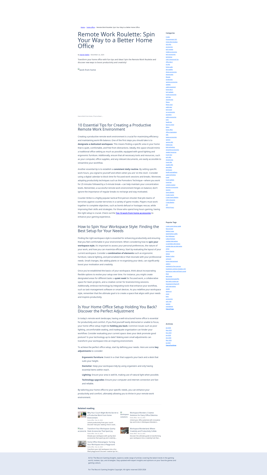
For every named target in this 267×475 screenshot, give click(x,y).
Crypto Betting (170, 202)
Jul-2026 (168, 343)
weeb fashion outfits (172, 234)
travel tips (169, 182)
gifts (167, 135)
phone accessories (171, 72)
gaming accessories (171, 82)
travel (167, 177)
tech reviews (169, 49)
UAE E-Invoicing (170, 200)
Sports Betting (170, 192)
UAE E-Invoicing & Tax (172, 59)
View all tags (170, 309)
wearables (169, 167)
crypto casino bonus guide (173, 226)
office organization (171, 132)
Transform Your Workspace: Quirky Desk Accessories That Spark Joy (101, 429)
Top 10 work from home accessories (133, 213)
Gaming (168, 190)
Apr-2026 (168, 338)
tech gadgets (169, 92)
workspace (169, 170)
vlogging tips (169, 160)
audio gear (169, 107)
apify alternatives (171, 286)
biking (167, 127)
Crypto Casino (170, 195)
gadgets (168, 84)
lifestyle (168, 77)
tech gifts (168, 157)
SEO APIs (168, 44)
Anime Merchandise (172, 42)
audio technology (171, 175)
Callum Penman (170, 239)
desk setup (169, 276)
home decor (169, 89)
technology (169, 57)
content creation (170, 185)
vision (167, 294)
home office (91, 27)
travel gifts (169, 162)
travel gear (169, 155)
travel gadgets (170, 180)
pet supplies (169, 69)
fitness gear (169, 105)
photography (169, 74)
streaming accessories (172, 150)
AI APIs (168, 64)
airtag (167, 249)
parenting (168, 115)
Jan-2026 (168, 328)
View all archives (171, 345)
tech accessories (171, 54)
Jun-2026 (168, 335)
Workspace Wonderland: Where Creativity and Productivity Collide (143, 429)
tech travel (169, 110)
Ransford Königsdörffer (172, 279)
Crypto (168, 37)
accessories (169, 47)
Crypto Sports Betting (172, 197)
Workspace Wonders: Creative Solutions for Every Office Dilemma (143, 414)
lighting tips (169, 145)
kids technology (170, 147)
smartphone (169, 306)
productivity (169, 79)
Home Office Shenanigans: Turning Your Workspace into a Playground (101, 443)
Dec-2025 (168, 333)
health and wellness (171, 172)
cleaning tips (169, 100)
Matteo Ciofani (170, 256)
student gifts (169, 165)
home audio (169, 67)
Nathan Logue (170, 231)
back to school (170, 125)
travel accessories (171, 95)
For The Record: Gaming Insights (116, 7)
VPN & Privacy (170, 207)
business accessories (172, 187)
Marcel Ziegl (169, 229)
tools (167, 120)
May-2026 (169, 330)
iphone (168, 254)
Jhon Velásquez (170, 236)
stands (168, 289)
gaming (168, 140)
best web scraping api (172, 281)
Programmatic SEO (171, 39)
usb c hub (168, 301)
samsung (168, 259)
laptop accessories (171, 137)
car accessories (170, 112)
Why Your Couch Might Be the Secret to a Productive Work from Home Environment (102, 415)
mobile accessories (171, 52)
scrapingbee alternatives (173, 244)
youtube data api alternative (174, 246)
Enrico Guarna (170, 251)
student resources (171, 152)
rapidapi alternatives (172, 241)
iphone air (169, 291)
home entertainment (172, 261)
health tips (169, 122)
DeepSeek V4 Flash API (172, 284)
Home (83, 27)
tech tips (168, 97)
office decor (169, 62)
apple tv (168, 264)
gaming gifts (169, 142)
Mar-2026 (169, 340)
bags (167, 296)
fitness (168, 102)
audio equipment (171, 87)
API (167, 205)
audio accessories (171, 117)
